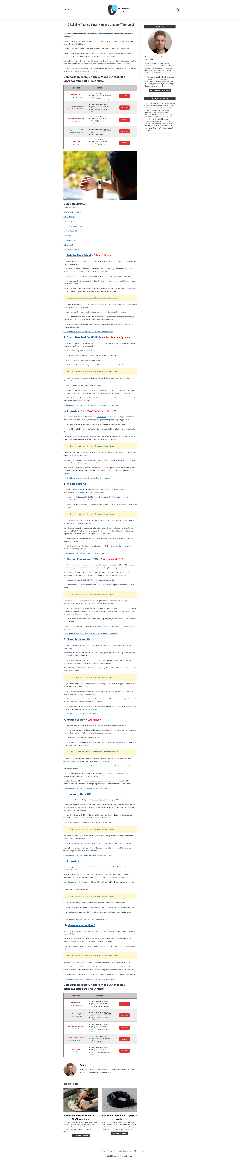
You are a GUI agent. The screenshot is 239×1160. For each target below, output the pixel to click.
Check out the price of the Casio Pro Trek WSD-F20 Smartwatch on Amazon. (90, 405)
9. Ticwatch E (68, 245)
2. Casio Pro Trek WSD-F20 (73, 212)
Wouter (83, 1065)
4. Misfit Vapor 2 (69, 221)
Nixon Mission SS (78, 639)
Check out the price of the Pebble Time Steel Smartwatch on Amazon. (88, 332)
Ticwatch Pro (76, 121)
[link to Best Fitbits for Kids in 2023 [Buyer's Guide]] (119, 1100)
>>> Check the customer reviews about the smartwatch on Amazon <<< (92, 298)
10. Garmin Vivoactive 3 (71, 250)
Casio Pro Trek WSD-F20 (76, 109)
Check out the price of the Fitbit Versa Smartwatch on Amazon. (86, 788)
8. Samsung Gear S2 (70, 240)
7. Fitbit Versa (68, 236)
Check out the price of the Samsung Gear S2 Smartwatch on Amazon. (88, 855)
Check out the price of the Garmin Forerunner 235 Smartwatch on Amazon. (90, 634)
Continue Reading (81, 1135)
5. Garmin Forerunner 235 (72, 226)
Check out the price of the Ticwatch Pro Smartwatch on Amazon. (86, 478)
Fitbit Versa (75, 144)
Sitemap (142, 1151)
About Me (133, 1151)
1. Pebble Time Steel (70, 207)
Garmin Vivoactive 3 (81, 925)
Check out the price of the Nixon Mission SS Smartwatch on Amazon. (87, 714)
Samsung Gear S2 (79, 794)
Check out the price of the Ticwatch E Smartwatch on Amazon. (85, 920)
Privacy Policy (107, 1151)
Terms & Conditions (121, 1151)
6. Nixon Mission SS (70, 231)
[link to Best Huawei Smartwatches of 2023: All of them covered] (80, 1100)
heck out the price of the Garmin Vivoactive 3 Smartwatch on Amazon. (90, 979)
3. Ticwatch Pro (69, 217)
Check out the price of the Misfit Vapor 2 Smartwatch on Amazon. (86, 553)
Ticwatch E (74, 861)
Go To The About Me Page (160, 90)
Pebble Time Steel (98, 34)
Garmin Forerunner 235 (76, 132)
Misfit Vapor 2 (76, 483)
